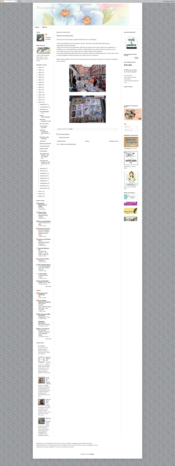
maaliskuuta (43, 183)
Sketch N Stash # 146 (48, 358)
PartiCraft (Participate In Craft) (42, 205)
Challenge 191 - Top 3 (44, 317)
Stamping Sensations (41, 322)
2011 (40, 191)
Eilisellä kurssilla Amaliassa (44, 137)
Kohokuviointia (44, 148)
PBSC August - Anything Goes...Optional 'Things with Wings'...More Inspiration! (44, 306)
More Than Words (43, 329)
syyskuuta (43, 168)
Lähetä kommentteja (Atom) (68, 144)
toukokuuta (43, 178)
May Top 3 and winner (44, 324)
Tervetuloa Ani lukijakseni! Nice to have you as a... (45, 163)
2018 (40, 87)
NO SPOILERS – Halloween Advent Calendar (43, 215)
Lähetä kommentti (64, 137)
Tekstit (128, 127)
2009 (40, 196)
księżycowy (41, 260)
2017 (40, 90)
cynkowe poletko (43, 259)
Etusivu (37, 27)
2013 (40, 99)
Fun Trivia (41, 208)
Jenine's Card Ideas (44, 239)
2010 (40, 194)
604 (39, 296)
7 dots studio (42, 273)
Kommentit (129, 130)
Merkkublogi (46, 8)
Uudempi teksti (61, 141)
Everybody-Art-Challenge (43, 293)
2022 (40, 77)
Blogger (92, 454)
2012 (40, 102)
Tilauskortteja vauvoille (43, 126)
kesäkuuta (43, 176)
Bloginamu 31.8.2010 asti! (48, 421)
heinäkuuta (43, 173)
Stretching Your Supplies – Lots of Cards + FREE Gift (43, 253)
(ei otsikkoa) (41, 346)
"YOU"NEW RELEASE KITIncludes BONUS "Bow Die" (44, 267)
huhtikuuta (43, 180)
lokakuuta (43, 109)
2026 (40, 67)
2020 (40, 82)
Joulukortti (43, 141)
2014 (40, 97)
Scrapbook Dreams (44, 228)
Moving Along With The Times (44, 314)
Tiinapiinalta (127, 148)
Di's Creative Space (44, 264)
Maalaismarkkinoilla (45, 143)
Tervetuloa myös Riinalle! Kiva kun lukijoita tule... (44, 156)
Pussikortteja (43, 151)
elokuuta (42, 170)
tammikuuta (43, 188)
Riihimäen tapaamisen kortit (45, 120)
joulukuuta (43, 104)
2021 (40, 80)
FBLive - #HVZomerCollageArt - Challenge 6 (44, 242)
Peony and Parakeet (44, 221)
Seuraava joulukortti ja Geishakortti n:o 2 (45, 132)
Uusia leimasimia (44, 146)
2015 (40, 95)
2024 (40, 72)
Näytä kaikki (48, 286)
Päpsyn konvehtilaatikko (45, 116)
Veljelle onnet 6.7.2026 (44, 282)
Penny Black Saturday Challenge (44, 301)
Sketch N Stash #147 (48, 401)
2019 (40, 85)
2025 (40, 70)
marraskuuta (44, 107)
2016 (40, 92)
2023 (40, 75)
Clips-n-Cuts (42, 212)
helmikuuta (43, 185)
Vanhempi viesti (113, 141)
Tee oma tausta (44, 123)
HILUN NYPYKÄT (43, 281)
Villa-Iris (44, 27)
